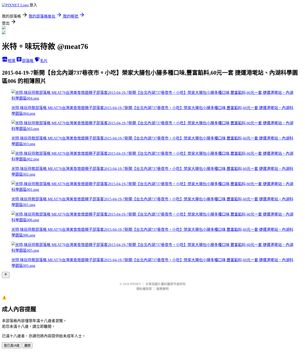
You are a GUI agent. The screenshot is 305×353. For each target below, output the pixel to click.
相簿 (12, 61)
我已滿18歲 (12, 345)
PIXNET (135, 284)
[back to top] (6, 275)
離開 (27, 345)
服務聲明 (162, 288)
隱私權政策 (144, 288)
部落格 (28, 61)
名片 (44, 61)
